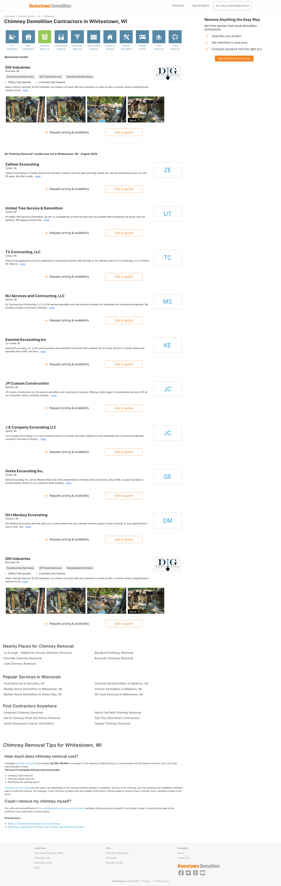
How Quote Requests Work (48, 853)
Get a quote (124, 132)
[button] (181, 872)
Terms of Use (162, 881)
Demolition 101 (42, 857)
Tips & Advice (200, 5)
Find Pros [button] (178, 5)
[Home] (50, 5)
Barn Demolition (28, 47)
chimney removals (25, 763)
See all (132, 120)
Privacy (147, 881)
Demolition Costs (43, 862)
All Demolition (12, 47)
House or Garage (110, 47)
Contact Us (183, 857)
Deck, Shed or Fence (93, 47)
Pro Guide (111, 857)
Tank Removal (175, 47)
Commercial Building (61, 47)
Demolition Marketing (117, 853)
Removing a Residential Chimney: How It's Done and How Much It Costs (46, 827)
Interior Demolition (126, 47)
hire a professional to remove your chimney (60, 808)
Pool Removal (158, 47)
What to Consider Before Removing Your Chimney (34, 823)
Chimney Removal (44, 47)
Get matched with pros (234, 58)
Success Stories (114, 862)
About (181, 853)
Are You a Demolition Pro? (232, 5)
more (25, 90)
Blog (36, 867)
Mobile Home (142, 47)
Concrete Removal (77, 47)
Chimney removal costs (17, 787)
